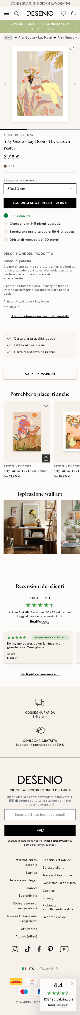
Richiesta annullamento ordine (58, 907)
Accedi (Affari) (26, 936)
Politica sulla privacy (56, 840)
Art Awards (29, 929)
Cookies (49, 891)
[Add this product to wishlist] (71, 47)
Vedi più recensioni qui (40, 674)
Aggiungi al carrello (40, 203)
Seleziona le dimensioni (22, 180)
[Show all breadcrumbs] (8, 37)
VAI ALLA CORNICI (40, 374)
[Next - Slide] (74, 84)
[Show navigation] (7, 13)
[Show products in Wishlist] (63, 13)
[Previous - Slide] (5, 84)
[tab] (13, 128)
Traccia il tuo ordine (57, 875)
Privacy (48, 898)
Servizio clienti (53, 867)
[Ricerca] (16, 13)
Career (32, 888)
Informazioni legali (23, 880)
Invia (40, 830)
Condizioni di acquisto (59, 883)
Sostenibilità (28, 896)
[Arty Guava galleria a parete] (30, 527)
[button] (58, 995)
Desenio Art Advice (57, 860)
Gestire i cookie (54, 917)
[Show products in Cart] (73, 13)
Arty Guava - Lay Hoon (35, 37)
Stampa (31, 873)
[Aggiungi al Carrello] (46, 458)
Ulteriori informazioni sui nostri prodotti (40, 316)
